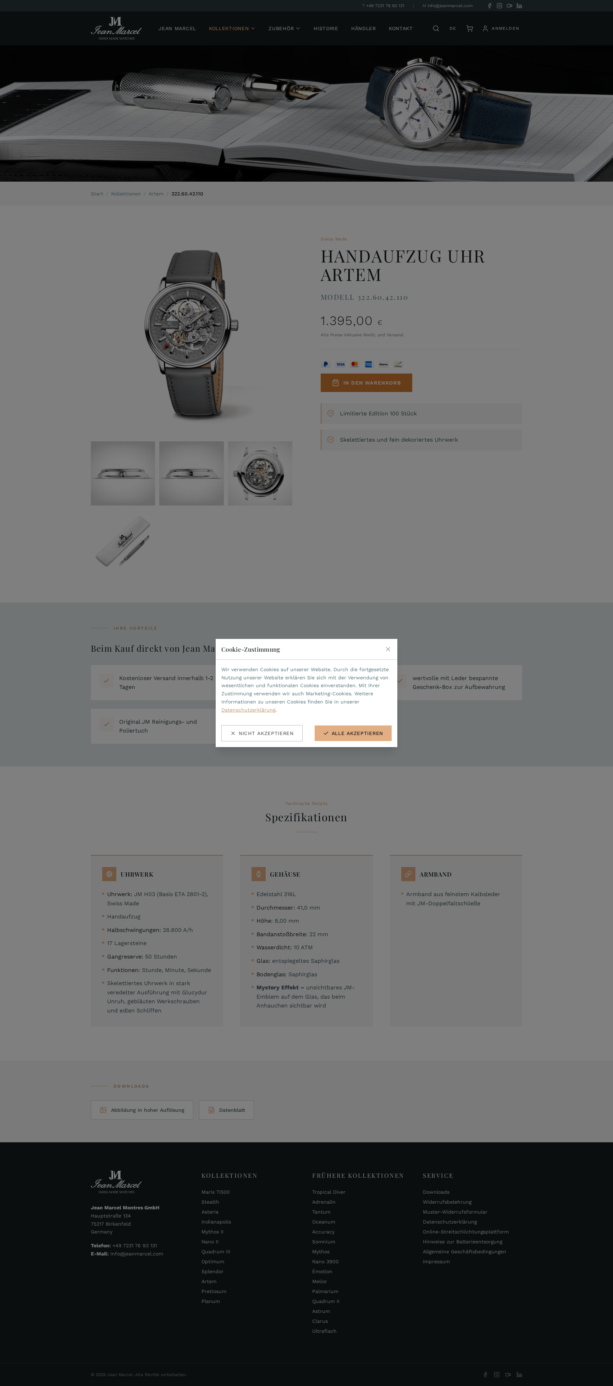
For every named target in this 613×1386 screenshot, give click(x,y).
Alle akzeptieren (357, 733)
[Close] (388, 649)
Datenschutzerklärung (248, 710)
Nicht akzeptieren (266, 733)
